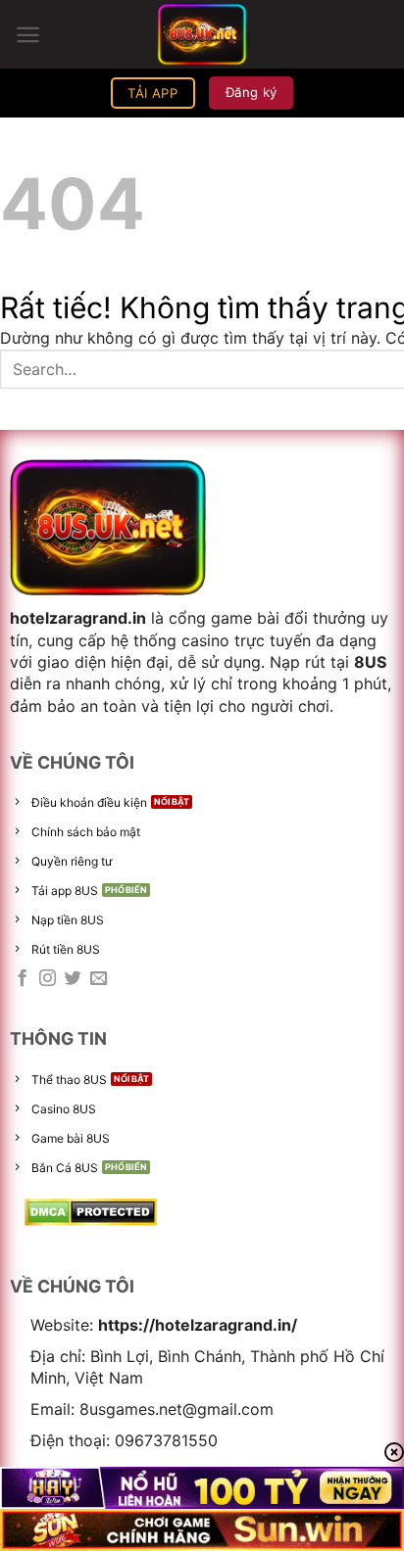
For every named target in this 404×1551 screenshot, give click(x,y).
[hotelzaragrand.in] (202, 34)
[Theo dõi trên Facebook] (22, 979)
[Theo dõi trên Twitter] (73, 979)
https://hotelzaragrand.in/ (197, 1325)
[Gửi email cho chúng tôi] (98, 979)
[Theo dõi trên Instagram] (47, 979)
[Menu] (28, 35)
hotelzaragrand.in (78, 618)
